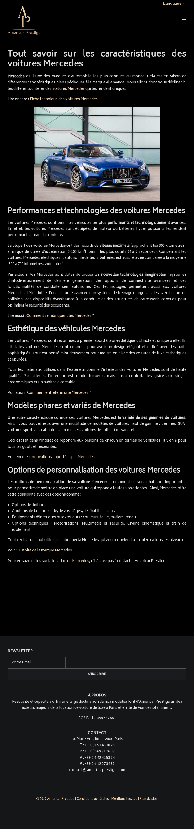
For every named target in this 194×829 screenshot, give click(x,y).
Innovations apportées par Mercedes (63, 457)
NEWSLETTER (20, 651)
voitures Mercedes (68, 89)
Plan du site (149, 799)
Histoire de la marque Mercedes (45, 550)
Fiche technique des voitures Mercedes (64, 99)
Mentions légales (124, 799)
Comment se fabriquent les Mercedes (59, 316)
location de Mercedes (70, 561)
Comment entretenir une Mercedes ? (59, 393)
